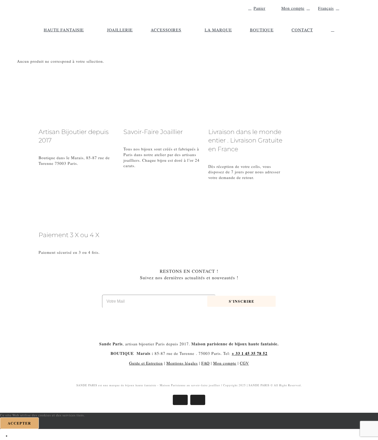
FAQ (205, 363)
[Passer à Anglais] (12, 435)
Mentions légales (182, 363)
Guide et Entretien (146, 363)
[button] (332, 30)
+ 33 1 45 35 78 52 (249, 353)
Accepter (19, 423)
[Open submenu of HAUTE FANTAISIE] (86, 30)
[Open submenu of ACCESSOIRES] (183, 30)
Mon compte (224, 363)
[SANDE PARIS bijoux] (73, 5)
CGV (244, 363)
